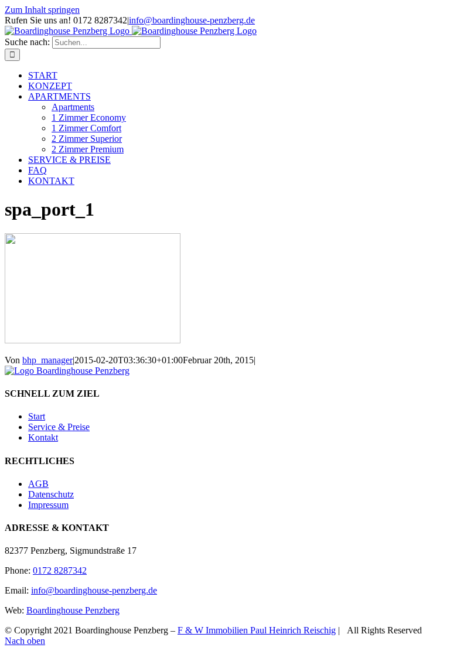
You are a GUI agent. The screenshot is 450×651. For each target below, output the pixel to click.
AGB (38, 484)
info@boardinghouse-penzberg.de (192, 20)
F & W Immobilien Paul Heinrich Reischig (257, 630)
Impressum (48, 505)
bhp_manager (47, 360)
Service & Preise (59, 427)
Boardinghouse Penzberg (73, 610)
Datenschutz (51, 494)
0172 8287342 (60, 570)
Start (36, 416)
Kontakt (43, 437)
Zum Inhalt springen (42, 10)
